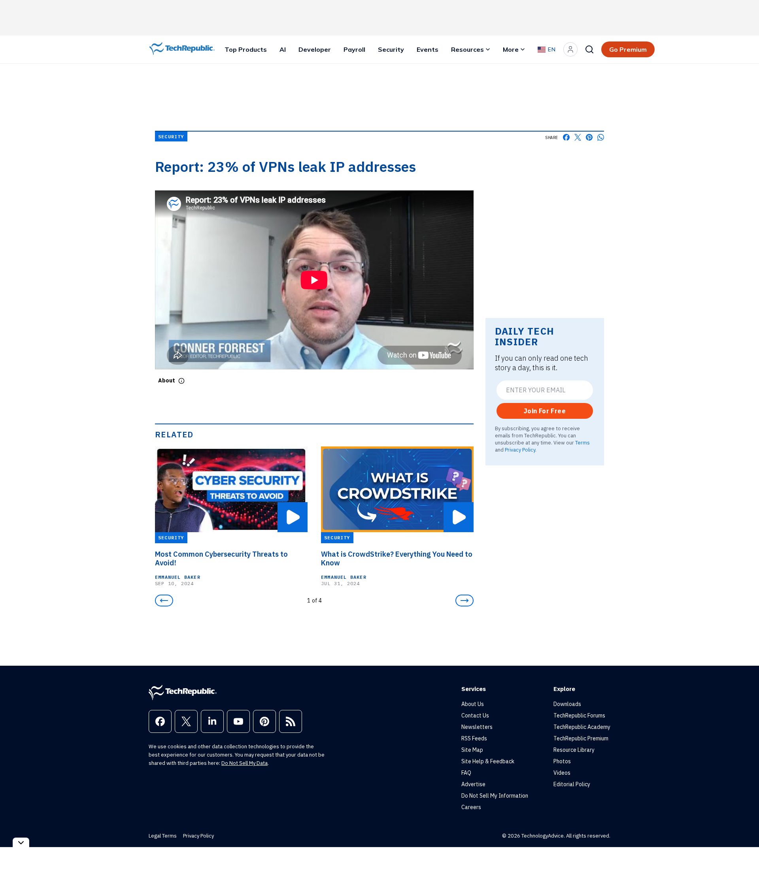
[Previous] (164, 600)
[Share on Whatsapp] (600, 137)
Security (391, 49)
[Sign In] (570, 49)
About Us (472, 704)
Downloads (567, 704)
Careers (471, 807)
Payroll (354, 49)
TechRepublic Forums (579, 715)
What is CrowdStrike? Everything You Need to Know (396, 558)
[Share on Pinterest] (589, 137)
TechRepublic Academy (581, 726)
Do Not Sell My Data (244, 763)
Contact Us (475, 715)
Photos (562, 761)
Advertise (473, 784)
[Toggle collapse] (21, 842)
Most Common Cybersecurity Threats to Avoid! (221, 558)
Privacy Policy (520, 449)
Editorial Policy (571, 784)
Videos (561, 772)
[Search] (589, 49)
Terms (582, 442)
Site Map (472, 749)
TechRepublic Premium (580, 738)
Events (427, 49)
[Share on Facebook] (566, 137)
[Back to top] (743, 858)
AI (282, 49)
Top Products (246, 49)
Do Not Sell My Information (494, 795)
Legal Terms (163, 835)
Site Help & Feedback (487, 761)
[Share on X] (577, 137)
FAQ (466, 772)
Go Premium (628, 49)
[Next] (464, 600)
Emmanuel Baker (177, 577)
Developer (314, 49)
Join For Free (545, 411)
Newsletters (477, 726)
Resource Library (574, 749)
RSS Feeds (474, 738)
